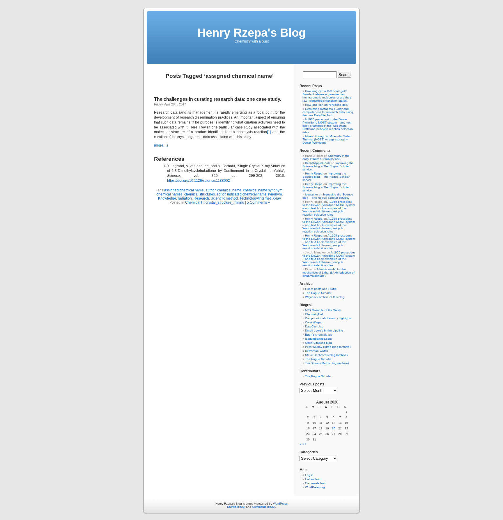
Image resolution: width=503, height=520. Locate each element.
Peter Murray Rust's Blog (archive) (327, 346)
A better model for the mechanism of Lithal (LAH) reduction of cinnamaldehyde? (328, 272)
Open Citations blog (318, 342)
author (210, 190)
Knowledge (167, 198)
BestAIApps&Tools (317, 163)
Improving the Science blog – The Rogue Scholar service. (328, 166)
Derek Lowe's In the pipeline (324, 330)
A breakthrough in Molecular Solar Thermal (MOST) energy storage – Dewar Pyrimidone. (326, 139)
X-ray (276, 198)
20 (333, 428)
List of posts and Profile (321, 288)
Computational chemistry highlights (328, 318)
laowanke (311, 194)
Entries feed (313, 479)
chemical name (229, 190)
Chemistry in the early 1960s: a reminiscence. (326, 157)
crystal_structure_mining (225, 202)
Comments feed (315, 483)
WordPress (280, 503)
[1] (269, 132)
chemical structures (199, 194)
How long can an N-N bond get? (326, 104)
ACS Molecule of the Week (323, 310)
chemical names (170, 194)
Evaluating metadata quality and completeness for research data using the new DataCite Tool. (327, 112)
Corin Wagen (314, 322)
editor (221, 194)
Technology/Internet (255, 198)
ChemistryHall (314, 314)
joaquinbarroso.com (318, 338)
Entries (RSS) (236, 506)
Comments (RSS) (263, 506)
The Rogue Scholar (318, 293)
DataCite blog (314, 326)
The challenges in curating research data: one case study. (217, 99)
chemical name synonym (262, 190)
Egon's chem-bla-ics (318, 334)
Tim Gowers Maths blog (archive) (327, 363)
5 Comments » (258, 202)
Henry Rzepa (314, 173)
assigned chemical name (184, 190)
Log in (309, 475)
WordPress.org (315, 487)
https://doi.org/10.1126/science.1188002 (198, 181)
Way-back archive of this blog (324, 297)
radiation (185, 198)
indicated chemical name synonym (254, 194)
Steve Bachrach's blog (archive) (326, 355)
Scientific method (224, 198)
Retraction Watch (316, 350)
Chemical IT (194, 202)
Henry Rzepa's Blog (251, 32)
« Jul (303, 444)
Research (201, 198)
